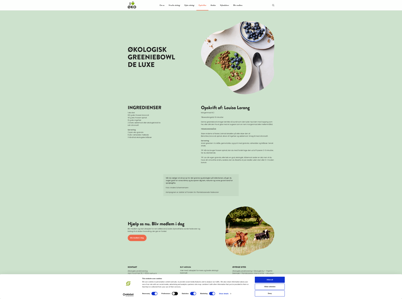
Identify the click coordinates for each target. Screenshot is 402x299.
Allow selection (269, 286)
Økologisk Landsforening (242, 271)
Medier (213, 5)
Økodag (269, 273)
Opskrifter (202, 5)
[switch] (175, 293)
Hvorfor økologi (174, 5)
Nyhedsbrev (224, 5)
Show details (224, 293)
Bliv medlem (237, 5)
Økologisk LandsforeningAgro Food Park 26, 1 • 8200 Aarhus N (142, 272)
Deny (270, 293)
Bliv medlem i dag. (137, 238)
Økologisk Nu (259, 271)
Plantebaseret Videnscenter (253, 273)
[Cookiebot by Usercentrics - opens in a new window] (128, 294)
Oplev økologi (189, 5)
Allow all (270, 280)
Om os (162, 5)
